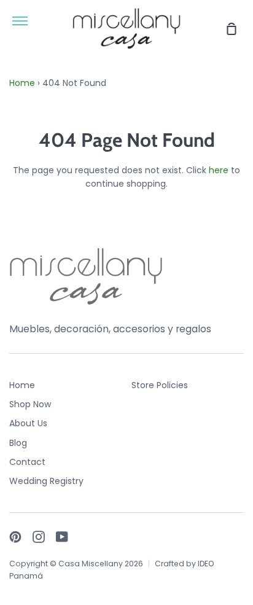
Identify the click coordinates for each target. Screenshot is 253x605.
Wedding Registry (46, 481)
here (218, 170)
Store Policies (159, 385)
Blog (18, 443)
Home (22, 83)
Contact (27, 462)
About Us (28, 423)
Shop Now (30, 404)
